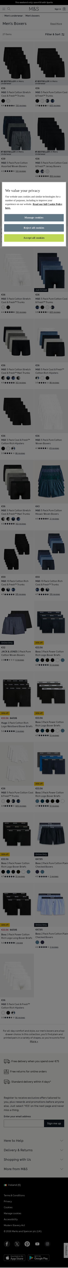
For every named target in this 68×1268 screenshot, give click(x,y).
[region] (34, 214)
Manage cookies (34, 217)
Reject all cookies (34, 227)
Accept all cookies (34, 238)
